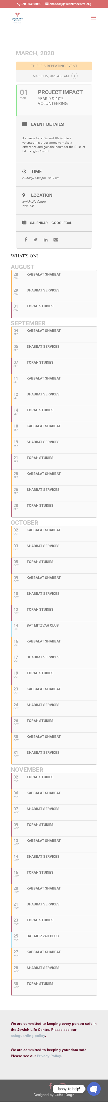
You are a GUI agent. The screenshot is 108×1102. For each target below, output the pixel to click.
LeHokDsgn (65, 1095)
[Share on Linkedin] (45, 239)
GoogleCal (61, 223)
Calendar (39, 223)
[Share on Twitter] (35, 239)
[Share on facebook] (25, 239)
